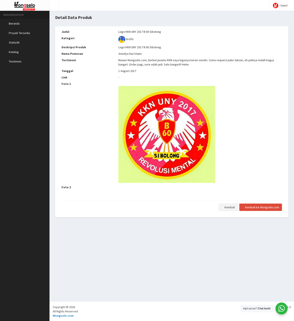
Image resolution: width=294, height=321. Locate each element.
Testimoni (69, 60)
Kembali (229, 207)
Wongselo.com (63, 316)
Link (64, 77)
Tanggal (67, 71)
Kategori (68, 38)
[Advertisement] (172, 271)
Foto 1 (66, 84)
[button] (54, 5)
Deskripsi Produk (74, 47)
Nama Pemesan (72, 54)
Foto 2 (66, 187)
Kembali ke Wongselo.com (261, 207)
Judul (65, 32)
